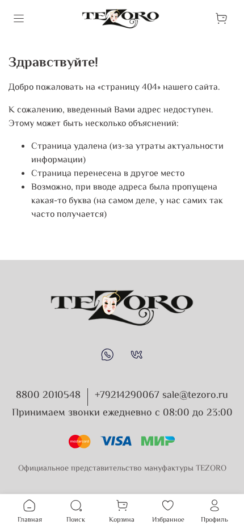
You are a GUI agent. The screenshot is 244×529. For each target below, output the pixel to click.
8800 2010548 (48, 396)
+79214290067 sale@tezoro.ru (161, 396)
